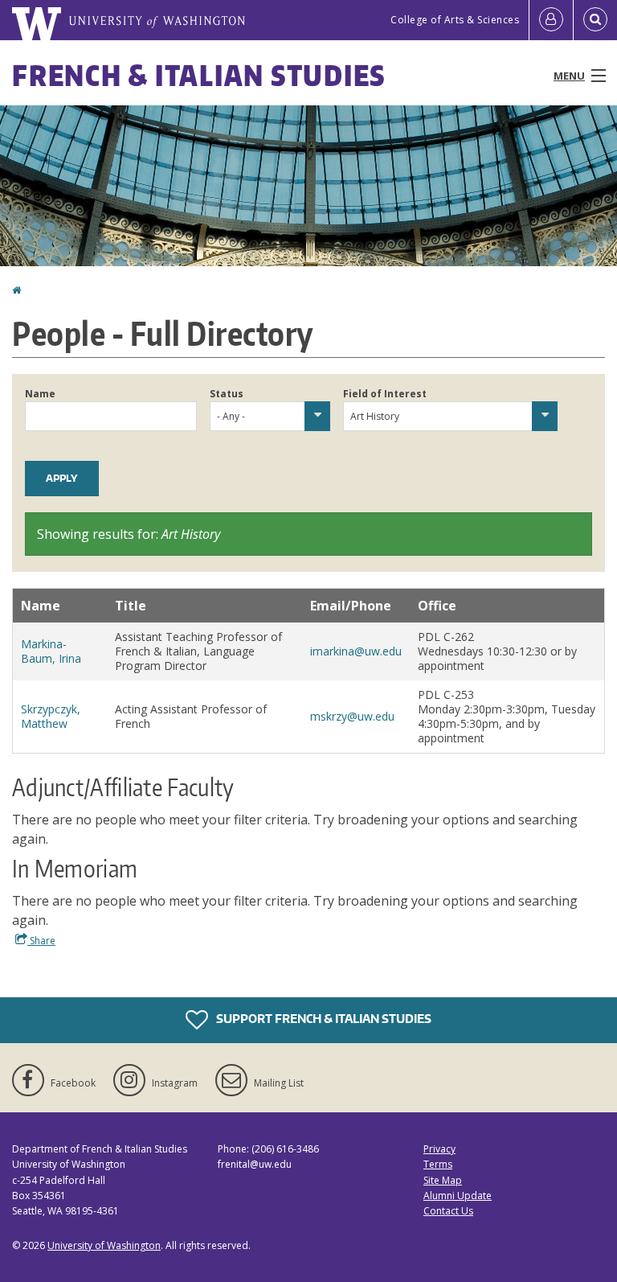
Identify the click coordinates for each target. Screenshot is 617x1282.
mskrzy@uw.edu (352, 716)
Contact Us (448, 1211)
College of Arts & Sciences (454, 20)
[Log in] (551, 20)
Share (41, 940)
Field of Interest (385, 394)
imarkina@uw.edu (356, 651)
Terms (437, 1164)
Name (40, 394)
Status (226, 394)
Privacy (439, 1149)
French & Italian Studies (199, 75)
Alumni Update (457, 1195)
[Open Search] (595, 20)
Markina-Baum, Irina (51, 651)
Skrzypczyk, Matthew (50, 716)
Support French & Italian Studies (322, 1018)
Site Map (442, 1180)
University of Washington (104, 1245)
